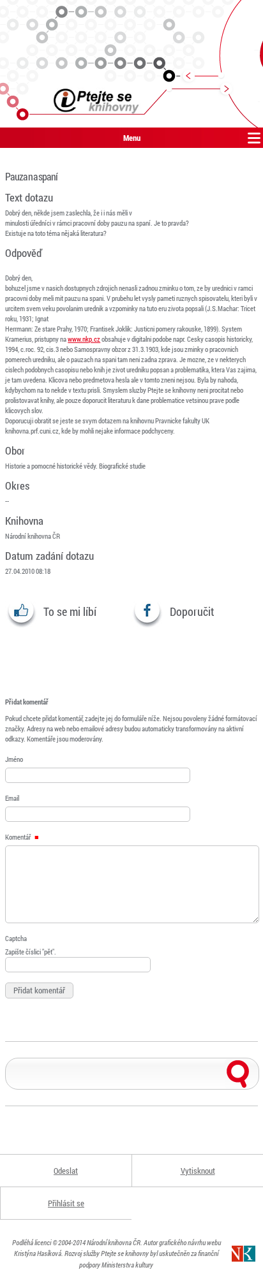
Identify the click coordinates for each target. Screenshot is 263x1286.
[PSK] (131, 64)
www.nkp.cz (84, 339)
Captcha (16, 938)
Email (12, 798)
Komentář (18, 837)
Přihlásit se (66, 1203)
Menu (131, 138)
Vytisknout (198, 1170)
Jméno (14, 759)
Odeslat (66, 1170)
